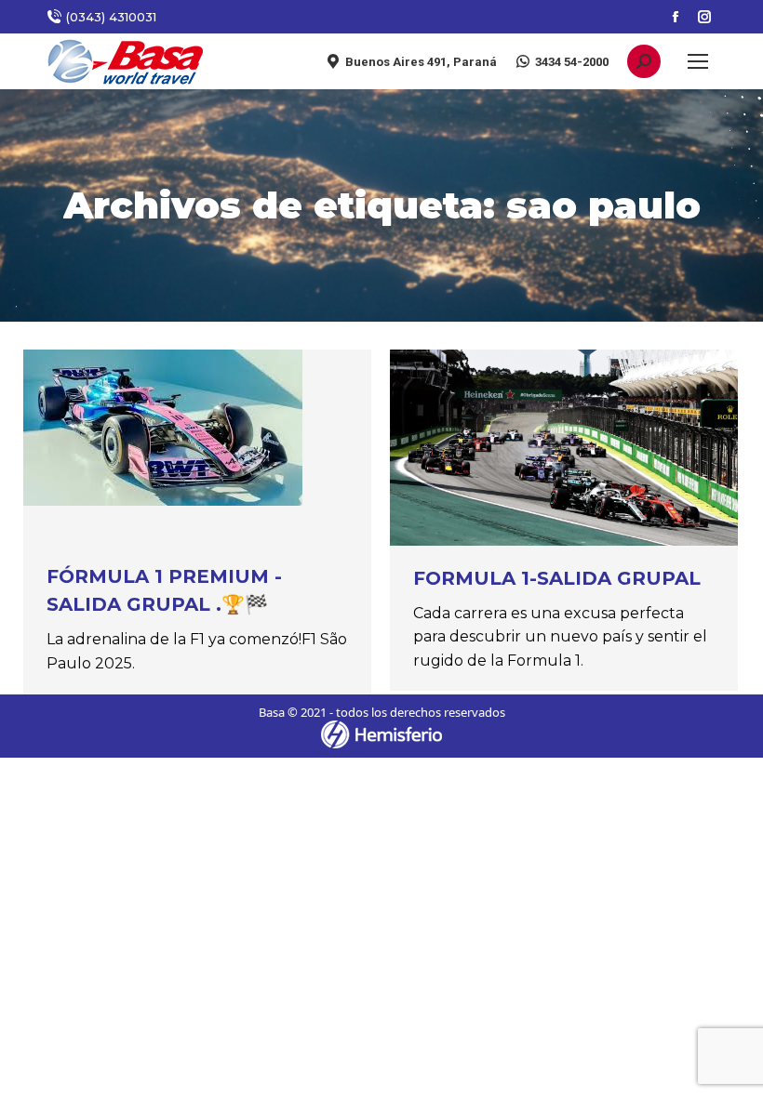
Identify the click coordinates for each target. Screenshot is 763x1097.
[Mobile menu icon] (697, 61)
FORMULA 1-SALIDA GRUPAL (557, 578)
